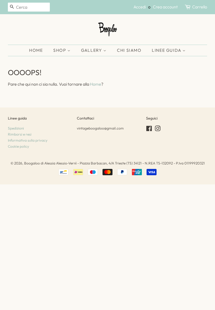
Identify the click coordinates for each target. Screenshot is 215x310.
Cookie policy (18, 146)
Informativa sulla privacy (27, 140)
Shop (60, 50)
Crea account (165, 6)
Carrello (199, 6)
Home (36, 50)
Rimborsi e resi (19, 134)
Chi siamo (129, 50)
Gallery (92, 50)
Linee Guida (167, 50)
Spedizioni (16, 128)
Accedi (139, 6)
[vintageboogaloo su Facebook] (149, 129)
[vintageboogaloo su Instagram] (157, 129)
